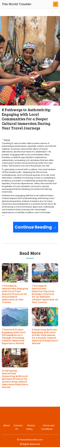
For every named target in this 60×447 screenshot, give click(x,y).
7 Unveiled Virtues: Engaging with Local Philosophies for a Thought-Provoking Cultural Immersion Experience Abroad (14, 336)
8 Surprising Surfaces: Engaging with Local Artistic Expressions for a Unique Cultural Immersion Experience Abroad (45, 336)
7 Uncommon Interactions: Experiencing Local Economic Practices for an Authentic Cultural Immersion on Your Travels (45, 294)
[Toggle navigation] (55, 4)
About (6, 425)
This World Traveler (16, 4)
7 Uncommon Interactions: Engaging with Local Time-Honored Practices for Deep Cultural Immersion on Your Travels (15, 294)
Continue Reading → (36, 227)
